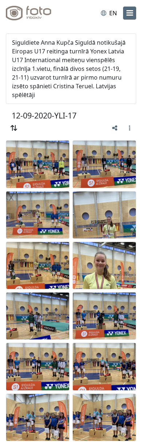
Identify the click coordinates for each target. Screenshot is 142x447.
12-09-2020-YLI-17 (44, 115)
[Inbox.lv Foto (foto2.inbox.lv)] (36, 13)
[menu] (129, 13)
